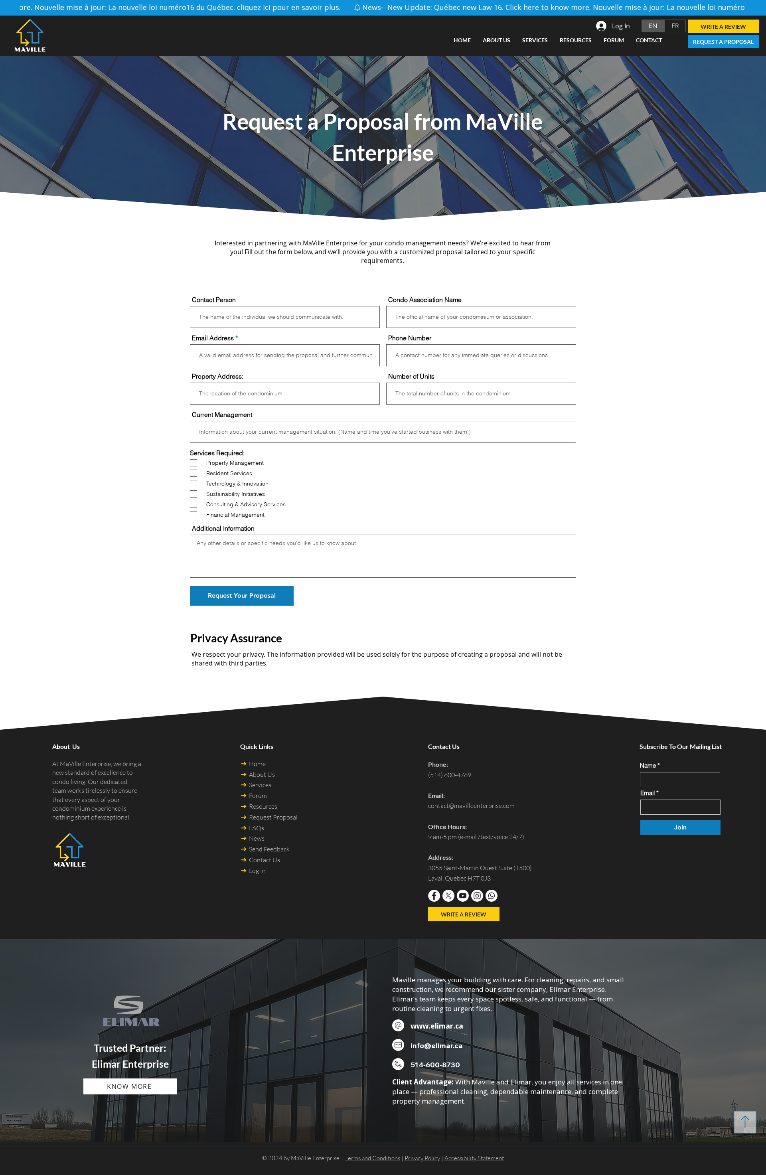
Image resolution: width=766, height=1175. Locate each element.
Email (648, 793)
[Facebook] (434, 896)
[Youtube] (463, 896)
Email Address (213, 338)
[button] (576, 40)
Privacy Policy (422, 1158)
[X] (448, 896)
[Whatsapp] (492, 896)
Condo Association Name (425, 299)
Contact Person (214, 299)
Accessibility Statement (474, 1158)
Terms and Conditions (372, 1158)
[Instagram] (477, 896)
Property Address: (217, 376)
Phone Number (409, 338)
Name (648, 765)
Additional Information (223, 528)
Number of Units (411, 376)
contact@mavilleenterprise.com (471, 806)
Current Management (222, 414)
